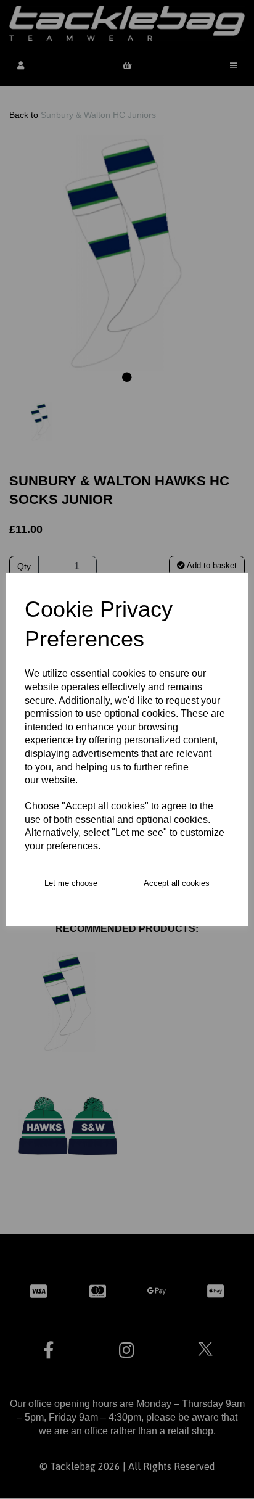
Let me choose (70, 883)
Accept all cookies (177, 883)
